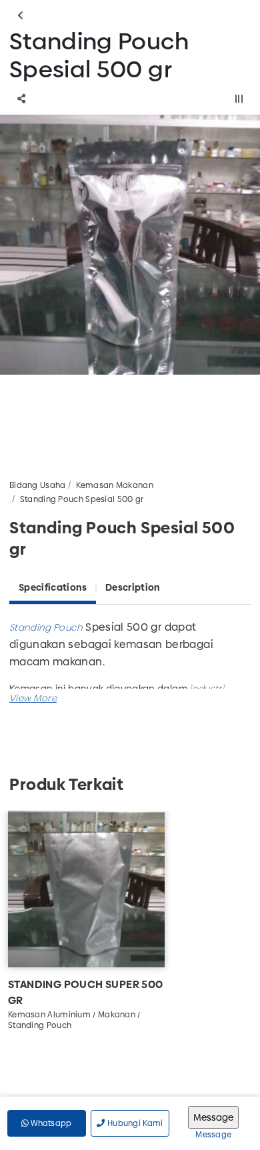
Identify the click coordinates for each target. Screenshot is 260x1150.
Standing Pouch (46, 627)
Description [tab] (132, 587)
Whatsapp (50, 1123)
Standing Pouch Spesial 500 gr (82, 499)
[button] (33, 698)
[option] (130, 245)
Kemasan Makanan (114, 485)
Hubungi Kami (134, 1123)
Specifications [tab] (53, 587)
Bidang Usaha (37, 485)
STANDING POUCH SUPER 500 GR (85, 992)
